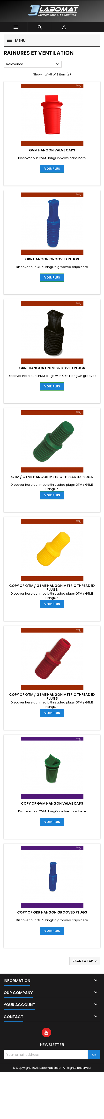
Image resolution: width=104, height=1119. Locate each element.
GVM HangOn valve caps (52, 150)
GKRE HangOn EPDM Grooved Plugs (52, 368)
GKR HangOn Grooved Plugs (52, 259)
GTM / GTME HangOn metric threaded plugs (52, 476)
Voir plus (52, 169)
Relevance (33, 64)
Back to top (85, 961)
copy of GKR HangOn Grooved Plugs (52, 912)
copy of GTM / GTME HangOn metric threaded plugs (52, 587)
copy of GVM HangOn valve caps (52, 803)
